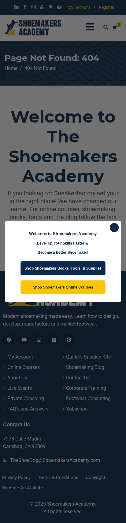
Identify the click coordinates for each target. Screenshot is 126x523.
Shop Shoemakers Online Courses (63, 287)
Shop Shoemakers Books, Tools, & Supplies (63, 268)
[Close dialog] (114, 227)
